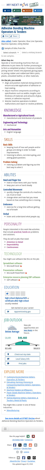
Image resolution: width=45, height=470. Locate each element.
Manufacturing (13, 410)
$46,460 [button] (22, 337)
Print (6, 36)
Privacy (23, 461)
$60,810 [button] (37, 348)
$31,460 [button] (8, 348)
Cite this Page (26, 448)
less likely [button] (28, 330)
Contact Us (28, 440)
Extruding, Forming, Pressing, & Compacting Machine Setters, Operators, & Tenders (24, 385)
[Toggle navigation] (5, 429)
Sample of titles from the (14, 48)
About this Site (15, 461)
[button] (21, 266)
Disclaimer (31, 461)
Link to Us (17, 448)
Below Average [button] (12, 331)
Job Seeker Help (18, 440)
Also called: (6, 41)
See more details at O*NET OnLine (20, 418)
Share (14, 36)
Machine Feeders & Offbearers (19, 390)
